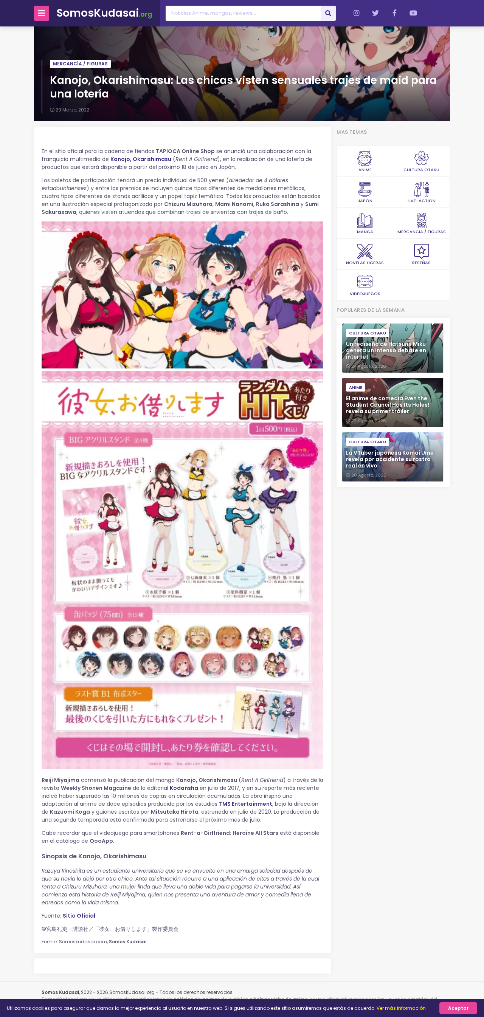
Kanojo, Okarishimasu (140, 159)
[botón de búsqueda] (328, 13)
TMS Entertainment (245, 804)
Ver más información (401, 1008)
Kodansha (184, 788)
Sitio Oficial (79, 915)
